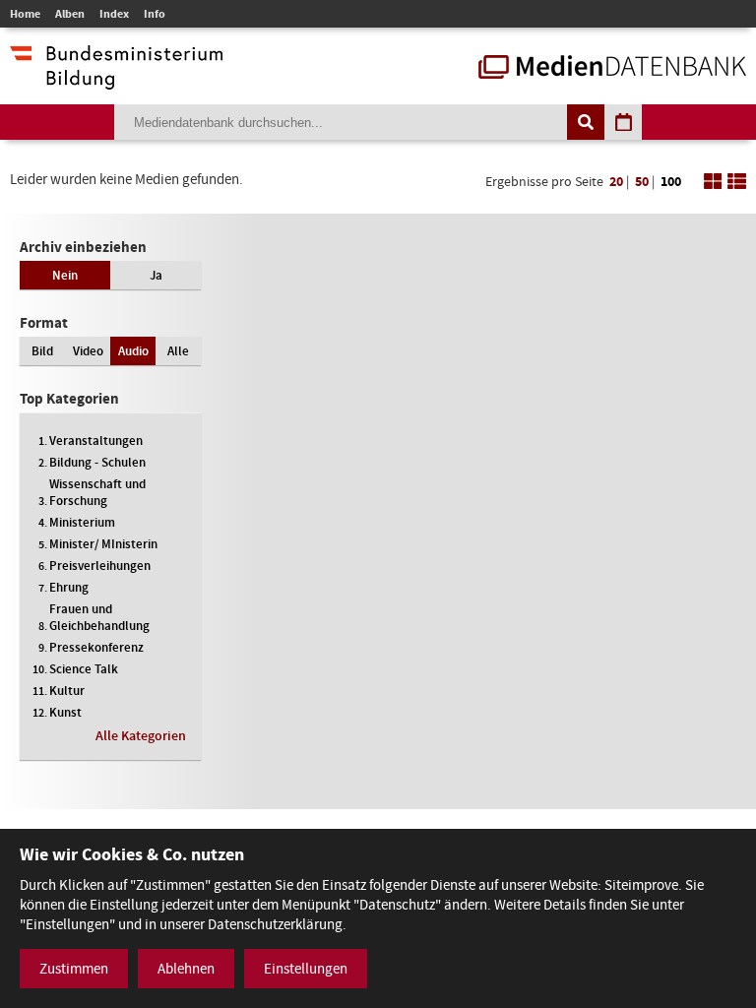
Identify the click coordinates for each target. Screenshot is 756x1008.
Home (25, 14)
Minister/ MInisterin (103, 544)
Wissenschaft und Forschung (97, 492)
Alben (70, 14)
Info (154, 14)
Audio (133, 351)
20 (616, 181)
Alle (178, 351)
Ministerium (82, 522)
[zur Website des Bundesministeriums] (116, 80)
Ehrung (69, 587)
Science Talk (83, 669)
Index (114, 14)
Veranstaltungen (96, 440)
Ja (156, 275)
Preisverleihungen (100, 565)
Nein (65, 275)
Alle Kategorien (140, 735)
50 (642, 181)
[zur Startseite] (612, 69)
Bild (42, 351)
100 (671, 181)
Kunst (65, 712)
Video (88, 351)
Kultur (67, 690)
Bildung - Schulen (97, 462)
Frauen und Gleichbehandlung (99, 617)
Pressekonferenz (96, 647)
